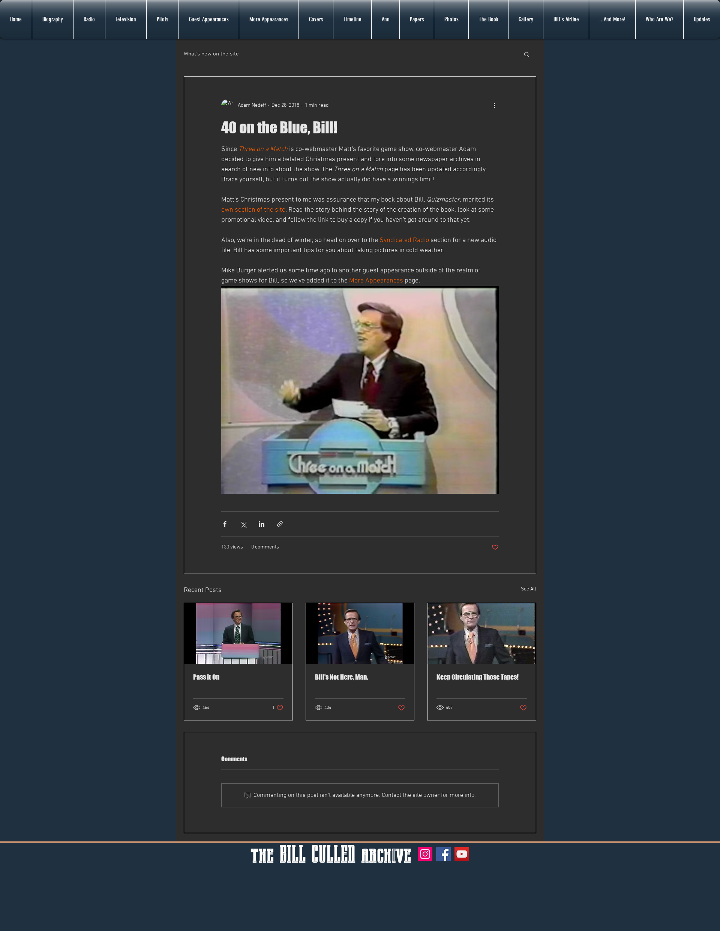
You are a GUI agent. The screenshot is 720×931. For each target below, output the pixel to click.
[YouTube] (461, 854)
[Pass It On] (238, 633)
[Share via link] (280, 524)
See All (528, 589)
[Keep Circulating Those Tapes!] (482, 633)
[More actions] (494, 105)
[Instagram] (425, 854)
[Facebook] (443, 854)
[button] (526, 54)
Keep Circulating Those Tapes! (477, 677)
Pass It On (206, 677)
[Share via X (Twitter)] (243, 524)
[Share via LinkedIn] (261, 524)
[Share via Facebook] (224, 524)
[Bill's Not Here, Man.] (360, 633)
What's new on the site (211, 54)
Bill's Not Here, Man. (341, 677)
